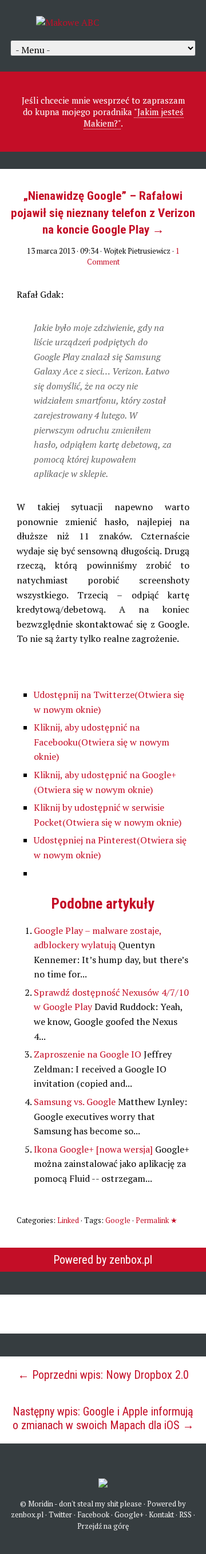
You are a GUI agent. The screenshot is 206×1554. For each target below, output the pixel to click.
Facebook (93, 1514)
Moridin (40, 1503)
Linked (68, 1220)
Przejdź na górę (103, 1526)
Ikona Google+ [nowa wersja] (94, 1149)
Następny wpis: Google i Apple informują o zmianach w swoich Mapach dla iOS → (103, 1418)
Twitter (60, 1514)
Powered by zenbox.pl (102, 1260)
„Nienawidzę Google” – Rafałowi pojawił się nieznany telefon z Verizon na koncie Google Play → (103, 212)
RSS (185, 1514)
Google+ (129, 1514)
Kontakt (161, 1514)
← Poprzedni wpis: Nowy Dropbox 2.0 (103, 1375)
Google (117, 1220)
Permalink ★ (156, 1220)
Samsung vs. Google (76, 1101)
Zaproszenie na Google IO (89, 1054)
